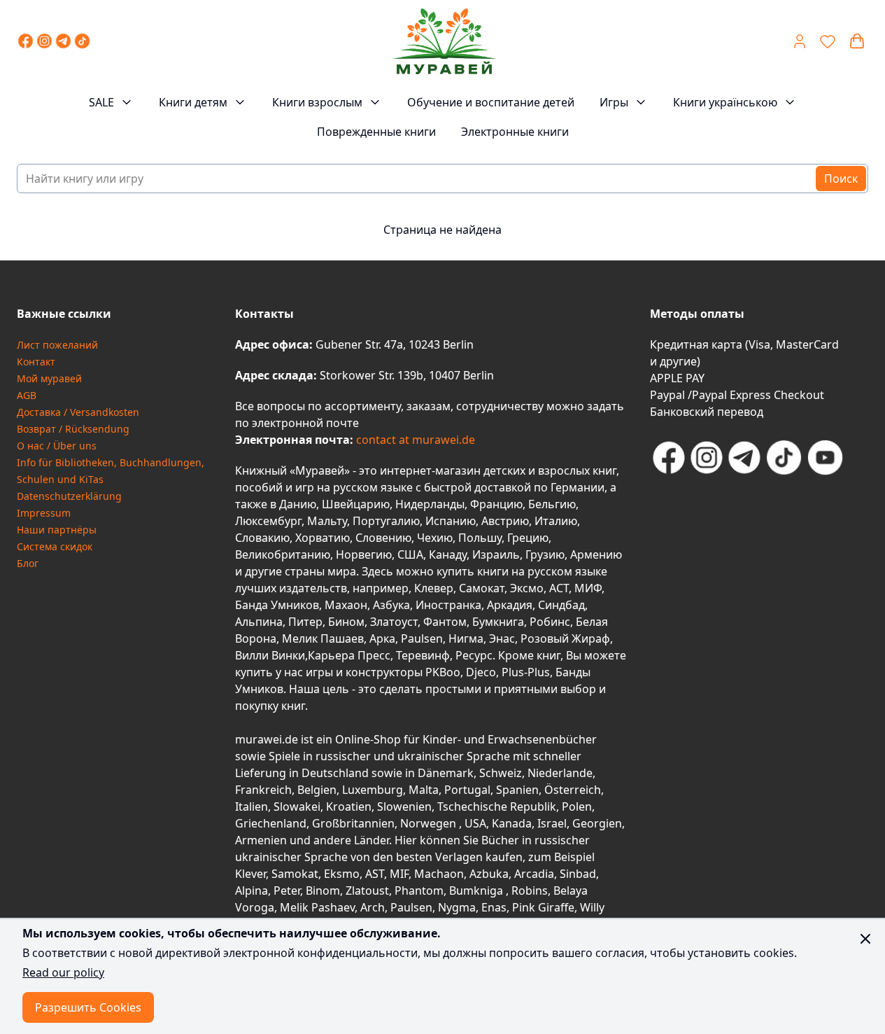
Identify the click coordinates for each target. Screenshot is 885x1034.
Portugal (467, 789)
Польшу (480, 537)
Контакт (36, 361)
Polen (577, 806)
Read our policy (63, 972)
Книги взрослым (317, 102)
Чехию (435, 537)
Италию (555, 521)
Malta (424, 789)
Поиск (841, 178)
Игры (614, 102)
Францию (496, 504)
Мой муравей (49, 378)
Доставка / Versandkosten (78, 412)
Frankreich (263, 789)
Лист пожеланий (57, 344)
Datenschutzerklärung (69, 496)
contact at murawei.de (414, 439)
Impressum (44, 512)
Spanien (517, 789)
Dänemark (446, 773)
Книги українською (725, 102)
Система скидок (54, 546)
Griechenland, (272, 823)
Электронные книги (515, 131)
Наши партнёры (57, 529)
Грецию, (529, 537)
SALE (101, 102)
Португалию (386, 521)
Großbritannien (353, 823)
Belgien (317, 789)
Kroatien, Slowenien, (381, 806)
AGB (26, 395)
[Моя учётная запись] (799, 41)
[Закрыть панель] (865, 938)
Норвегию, (365, 554)
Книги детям (193, 102)
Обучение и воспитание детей (490, 102)
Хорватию (322, 537)
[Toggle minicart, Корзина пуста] (857, 41)
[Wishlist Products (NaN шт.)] (827, 41)
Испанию (450, 521)
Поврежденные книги (376, 131)
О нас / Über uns (57, 445)
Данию (297, 504)
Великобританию (282, 554)
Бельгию (552, 504)
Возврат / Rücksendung (73, 428)
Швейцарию (356, 504)
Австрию (505, 521)
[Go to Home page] (444, 41)
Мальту (327, 521)
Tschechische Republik (496, 806)
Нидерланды (430, 504)
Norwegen (429, 823)
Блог (27, 563)
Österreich (572, 789)
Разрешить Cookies (88, 1007)
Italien (251, 806)
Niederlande (560, 773)
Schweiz (500, 773)
